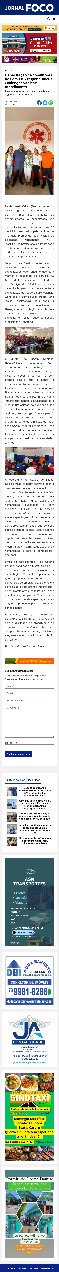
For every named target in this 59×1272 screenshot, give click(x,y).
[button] (4, 19)
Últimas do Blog (15, 780)
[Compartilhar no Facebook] (39, 102)
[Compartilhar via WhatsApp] (50, 102)
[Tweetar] (45, 102)
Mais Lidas (34, 780)
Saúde (8, 71)
